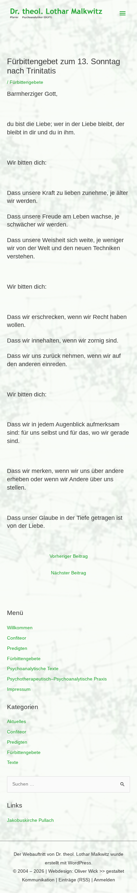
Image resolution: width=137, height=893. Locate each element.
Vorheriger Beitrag (69, 556)
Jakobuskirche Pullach (30, 820)
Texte (12, 762)
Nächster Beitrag (68, 572)
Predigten (17, 648)
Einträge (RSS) (74, 879)
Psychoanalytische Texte (33, 668)
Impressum (19, 689)
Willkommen (20, 627)
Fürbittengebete (24, 658)
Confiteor (16, 638)
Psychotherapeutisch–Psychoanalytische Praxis (57, 678)
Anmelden (104, 879)
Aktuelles (16, 721)
